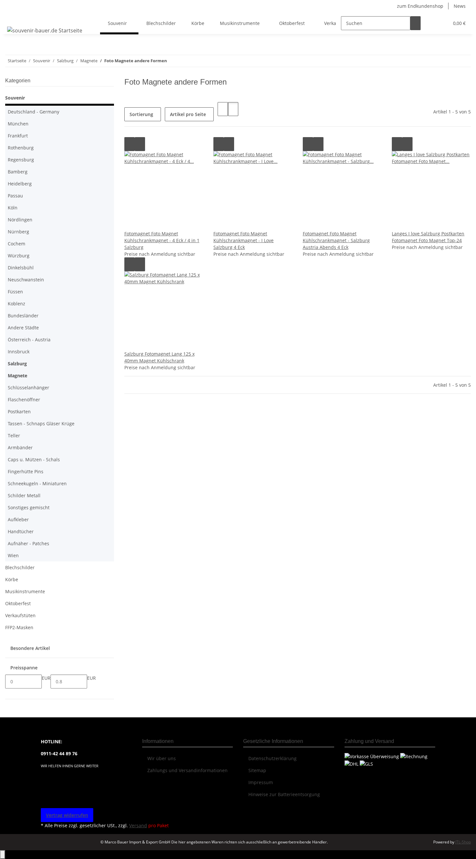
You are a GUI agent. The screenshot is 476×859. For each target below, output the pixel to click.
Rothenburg (21, 148)
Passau (15, 196)
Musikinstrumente (25, 591)
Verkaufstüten (20, 615)
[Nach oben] (2, 854)
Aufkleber (18, 519)
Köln (12, 208)
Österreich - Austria (29, 339)
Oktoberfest (18, 603)
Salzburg (17, 363)
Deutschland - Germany (33, 112)
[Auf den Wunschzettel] (140, 144)
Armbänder (20, 447)
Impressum (260, 782)
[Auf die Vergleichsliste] (129, 144)
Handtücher (21, 531)
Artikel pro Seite (188, 114)
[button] (431, 23)
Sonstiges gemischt (29, 507)
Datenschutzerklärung (272, 758)
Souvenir (15, 98)
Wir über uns (161, 758)
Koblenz (16, 303)
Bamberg (18, 172)
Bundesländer (23, 315)
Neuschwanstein (26, 280)
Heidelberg (20, 184)
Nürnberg (18, 232)
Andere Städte (23, 327)
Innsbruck (18, 351)
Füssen (15, 291)
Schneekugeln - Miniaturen (37, 483)
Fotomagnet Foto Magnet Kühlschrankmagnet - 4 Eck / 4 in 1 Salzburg (161, 240)
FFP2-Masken (19, 627)
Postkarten (19, 411)
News (460, 6)
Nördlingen (20, 220)
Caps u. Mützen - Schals (34, 459)
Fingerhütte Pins (25, 471)
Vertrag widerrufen (67, 815)
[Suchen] (415, 23)
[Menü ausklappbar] (13, 17)
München (18, 124)
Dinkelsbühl (21, 268)
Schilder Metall (24, 495)
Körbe (11, 579)
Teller (14, 435)
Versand (138, 825)
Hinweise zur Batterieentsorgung (284, 794)
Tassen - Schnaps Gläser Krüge (41, 423)
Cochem (16, 244)
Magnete (17, 375)
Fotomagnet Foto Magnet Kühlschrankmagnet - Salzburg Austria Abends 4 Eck (336, 240)
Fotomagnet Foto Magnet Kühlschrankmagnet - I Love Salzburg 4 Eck (243, 240)
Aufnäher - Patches (28, 543)
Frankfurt (18, 136)
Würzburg (18, 256)
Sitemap (257, 770)
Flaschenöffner (24, 399)
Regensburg (21, 160)
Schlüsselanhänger (28, 387)
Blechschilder (20, 567)
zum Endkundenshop (420, 6)
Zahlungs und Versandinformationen (187, 770)
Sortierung (141, 114)
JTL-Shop (463, 842)
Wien (13, 555)
